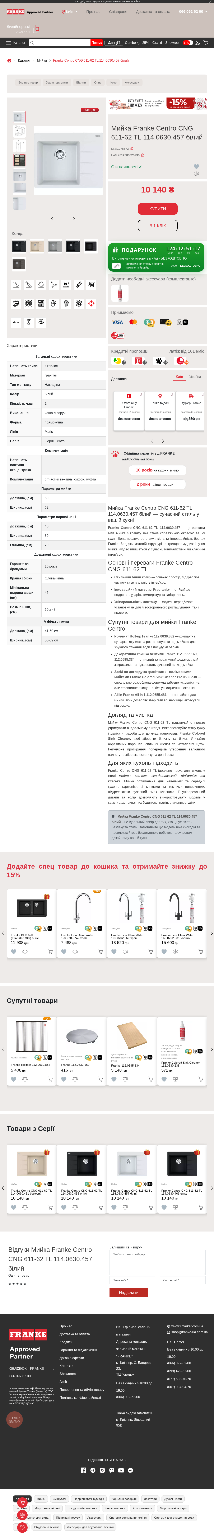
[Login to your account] (197, 43)
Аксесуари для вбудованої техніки (90, 1527)
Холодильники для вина (32, 1517)
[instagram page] (102, 1470)
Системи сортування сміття (128, 1517)
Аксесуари (132, 82)
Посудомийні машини (82, 1508)
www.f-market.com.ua (187, 1326)
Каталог (19, 42)
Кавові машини (115, 1508)
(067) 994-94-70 (179, 1387)
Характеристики (57, 82)
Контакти (66, 1366)
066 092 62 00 (20, 1376)
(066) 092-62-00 (128, 1397)
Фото (113, 82)
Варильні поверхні (123, 1498)
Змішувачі (59, 1498)
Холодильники (142, 1508)
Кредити (66, 1342)
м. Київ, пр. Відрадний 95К (133, 1422)
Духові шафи (173, 1498)
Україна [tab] (195, 377)
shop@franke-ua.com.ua (189, 1332)
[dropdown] (205, 12)
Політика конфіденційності (80, 1397)
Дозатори (150, 1498)
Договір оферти (72, 1358)
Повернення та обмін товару (82, 1389)
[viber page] (112, 1470)
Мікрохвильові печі (47, 1508)
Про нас (93, 12)
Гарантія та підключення (79, 1350)
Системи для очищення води (174, 1517)
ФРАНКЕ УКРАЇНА (131, 1)
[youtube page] (121, 1470)
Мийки (41, 1498)
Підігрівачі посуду (68, 1517)
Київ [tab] (179, 377)
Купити (157, 209)
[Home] (30, 11)
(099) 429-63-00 (179, 1371)
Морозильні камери (173, 1508)
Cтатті (157, 42)
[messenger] (130, 1470)
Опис (97, 82)
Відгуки (81, 82)
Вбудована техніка (47, 1527)
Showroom (173, 42)
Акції (63, 1382)
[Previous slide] (53, 218)
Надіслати (129, 1292)
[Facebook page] (83, 1470)
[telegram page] (93, 1470)
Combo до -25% (137, 42)
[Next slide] (73, 218)
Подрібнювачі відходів (89, 1498)
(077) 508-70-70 (179, 1379)
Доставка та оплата (153, 12)
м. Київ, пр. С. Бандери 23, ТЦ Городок (134, 1368)
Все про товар (28, 82)
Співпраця (118, 12)
